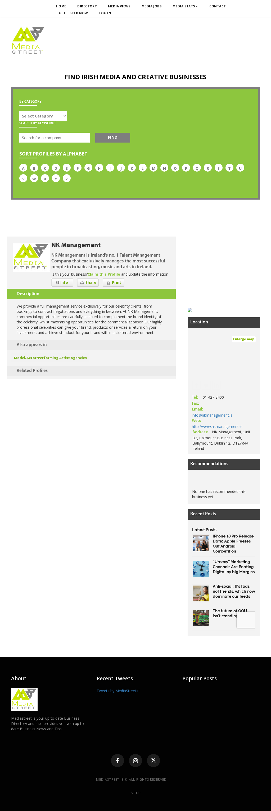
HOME (61, 6)
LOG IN (105, 13)
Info (63, 282)
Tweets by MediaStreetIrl (118, 690)
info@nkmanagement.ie (212, 415)
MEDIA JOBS (151, 6)
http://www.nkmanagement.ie (217, 426)
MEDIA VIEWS (119, 6)
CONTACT (217, 6)
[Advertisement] (227, 270)
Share (90, 282)
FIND (113, 137)
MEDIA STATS (184, 6)
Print (116, 282)
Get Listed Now (73, 13)
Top (137, 793)
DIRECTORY (87, 6)
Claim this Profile (104, 274)
